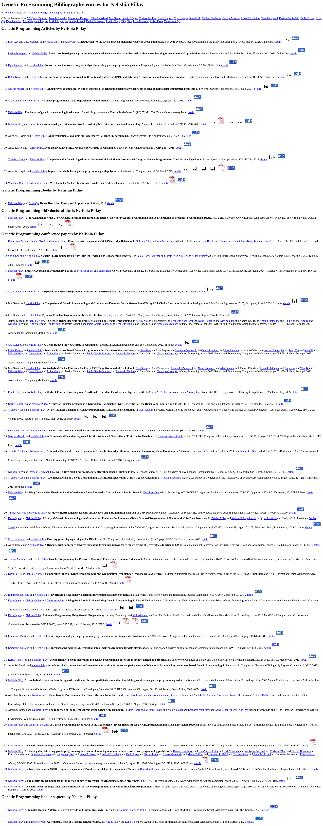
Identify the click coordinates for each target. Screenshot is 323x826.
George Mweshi (231, 18)
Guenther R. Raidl (218, 754)
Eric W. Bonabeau (301, 751)
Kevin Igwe (14, 518)
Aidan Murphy (200, 255)
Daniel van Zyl (172, 21)
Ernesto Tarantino (290, 695)
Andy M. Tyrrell (262, 754)
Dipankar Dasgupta (41, 754)
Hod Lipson (132, 754)
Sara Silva (141, 320)
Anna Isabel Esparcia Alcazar (209, 695)
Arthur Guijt (53, 323)
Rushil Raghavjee (58, 21)
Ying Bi (304, 320)
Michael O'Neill (248, 451)
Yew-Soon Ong (164, 241)
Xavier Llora (151, 754)
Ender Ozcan (307, 18)
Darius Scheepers (95, 21)
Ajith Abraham (269, 518)
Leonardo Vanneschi (182, 320)
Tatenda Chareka (58, 18)
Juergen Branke (206, 241)
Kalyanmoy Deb (65, 754)
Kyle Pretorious (16, 430)
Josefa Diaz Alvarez (176, 255)
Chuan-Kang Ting (249, 241)
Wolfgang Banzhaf (37, 18)
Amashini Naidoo (250, 18)
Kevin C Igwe (130, 18)
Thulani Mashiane (211, 18)
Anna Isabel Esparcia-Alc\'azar (231, 709)
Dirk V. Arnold (232, 751)
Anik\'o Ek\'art (175, 709)
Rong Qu (34, 203)
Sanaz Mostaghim (189, 392)
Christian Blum (278, 751)
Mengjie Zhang (85, 270)
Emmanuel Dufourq (78, 18)
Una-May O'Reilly (208, 751)
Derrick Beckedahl (289, 18)
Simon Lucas (227, 241)
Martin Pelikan (195, 754)
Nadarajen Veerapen (167, 323)
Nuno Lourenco (206, 320)
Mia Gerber (115, 18)
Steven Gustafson (179, 695)
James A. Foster (88, 754)
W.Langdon (32, 12)
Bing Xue (126, 21)
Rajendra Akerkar (149, 769)
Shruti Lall (195, 18)
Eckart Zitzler (307, 754)
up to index (7, 12)
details (278, 41)
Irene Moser (35, 323)
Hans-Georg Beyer (183, 751)
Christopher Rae (147, 18)
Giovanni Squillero (171, 477)
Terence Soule (240, 754)
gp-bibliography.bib (55, 12)
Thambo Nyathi (269, 18)
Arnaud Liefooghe (269, 320)
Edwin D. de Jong (111, 754)
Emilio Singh (113, 21)
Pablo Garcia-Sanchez (148, 255)
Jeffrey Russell (77, 21)
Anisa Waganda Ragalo (35, 21)
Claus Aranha (145, 409)
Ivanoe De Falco (239, 695)
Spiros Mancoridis (172, 754)
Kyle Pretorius (13, 21)
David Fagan (202, 451)
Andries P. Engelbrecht (243, 518)
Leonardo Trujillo (125, 323)
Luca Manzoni (141, 21)
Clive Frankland (99, 18)
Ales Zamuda (227, 320)
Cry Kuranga (181, 18)
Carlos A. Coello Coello (162, 392)
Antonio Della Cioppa (264, 695)
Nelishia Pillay (52, 41)
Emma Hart (105, 270)
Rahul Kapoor (165, 18)
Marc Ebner (134, 709)
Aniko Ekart (156, 21)
